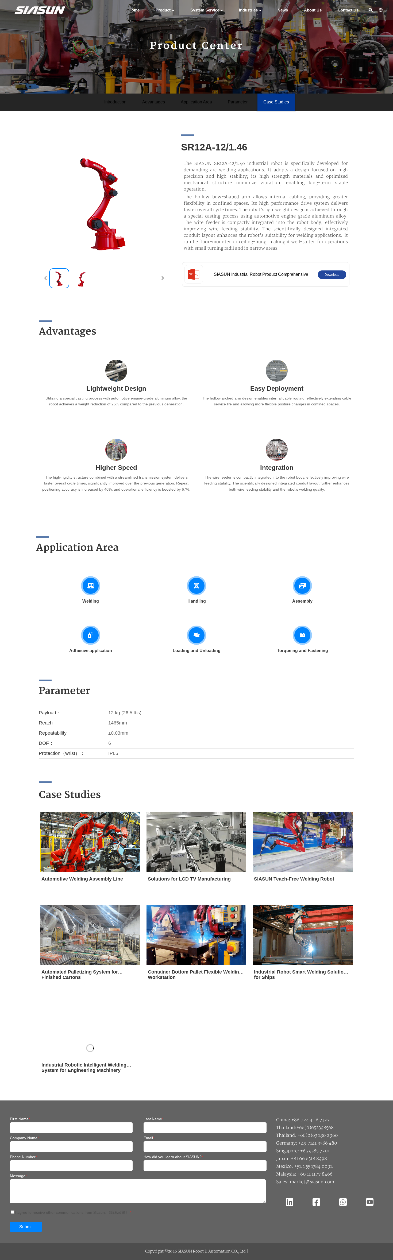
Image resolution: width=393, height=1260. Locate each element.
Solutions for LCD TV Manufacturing (189, 879)
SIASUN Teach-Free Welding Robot (294, 879)
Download (332, 275)
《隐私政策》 (118, 1212)
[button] (162, 278)
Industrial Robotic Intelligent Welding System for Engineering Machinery (83, 1067)
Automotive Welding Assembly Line (82, 879)
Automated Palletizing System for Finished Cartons (79, 974)
